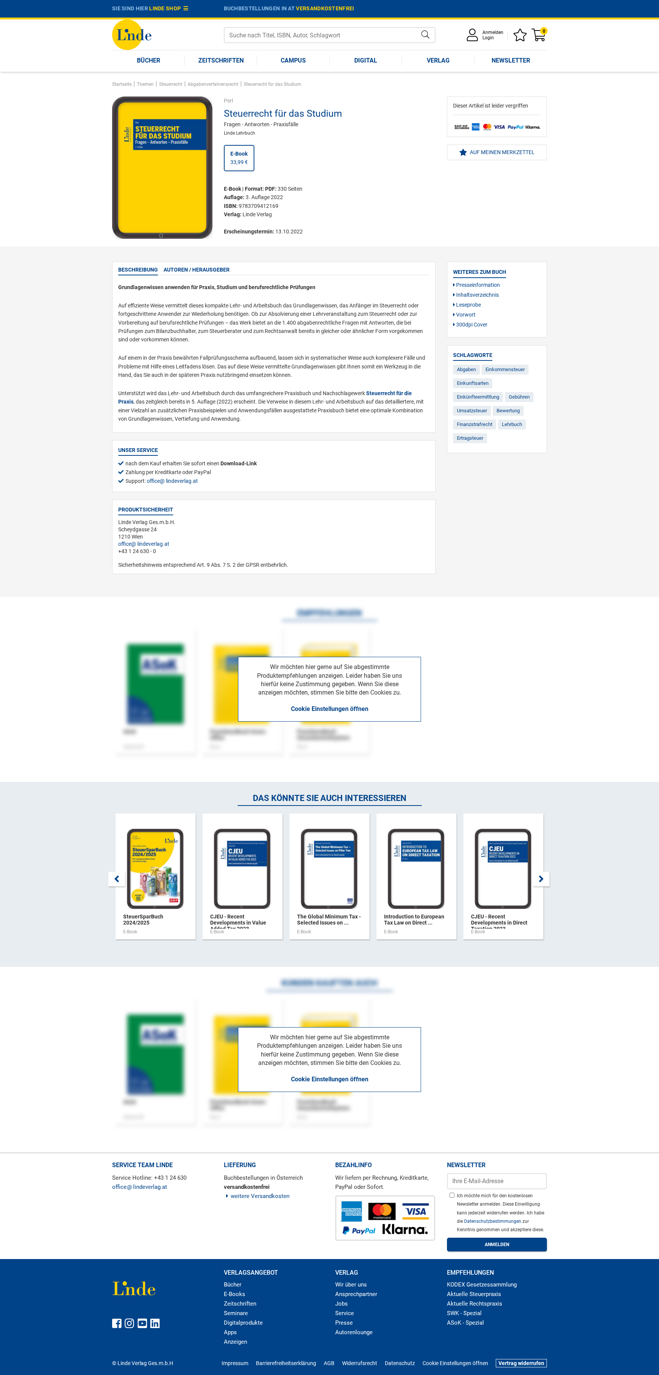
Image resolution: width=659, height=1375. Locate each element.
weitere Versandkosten (260, 1196)
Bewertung (508, 410)
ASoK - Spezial (465, 1322)
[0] (539, 37)
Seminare (236, 1313)
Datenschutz (400, 1363)
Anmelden (492, 32)
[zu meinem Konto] (474, 37)
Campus (293, 60)
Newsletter (511, 60)
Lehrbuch (512, 424)
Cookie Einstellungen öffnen (329, 708)
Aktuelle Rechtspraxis (474, 1303)
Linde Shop (166, 8)
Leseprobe (468, 305)
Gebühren (519, 397)
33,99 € (239, 158)
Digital (365, 60)
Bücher (148, 60)
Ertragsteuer (470, 438)
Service (344, 1313)
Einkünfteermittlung (478, 397)
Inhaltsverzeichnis (477, 295)
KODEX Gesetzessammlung (482, 1284)
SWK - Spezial (464, 1313)
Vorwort (465, 315)
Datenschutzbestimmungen (493, 1221)
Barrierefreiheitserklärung (286, 1363)
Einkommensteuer (505, 369)
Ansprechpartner (356, 1294)
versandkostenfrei (325, 8)
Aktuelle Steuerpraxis (474, 1294)
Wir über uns (351, 1284)
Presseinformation (477, 285)
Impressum (235, 1363)
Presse (344, 1322)
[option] (155, 880)
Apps (230, 1332)
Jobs (341, 1303)
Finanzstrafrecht (474, 424)
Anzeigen (235, 1341)
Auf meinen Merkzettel (502, 152)
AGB (329, 1363)
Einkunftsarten (473, 383)
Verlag (438, 60)
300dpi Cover (471, 325)
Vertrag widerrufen (521, 1363)
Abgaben (466, 369)
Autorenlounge (354, 1332)
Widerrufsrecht (359, 1363)
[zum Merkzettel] (521, 37)
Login (488, 37)
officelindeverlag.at (172, 481)
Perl (228, 101)
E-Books (234, 1294)
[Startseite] (131, 34)
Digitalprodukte (243, 1322)
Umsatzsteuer (472, 410)
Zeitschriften (221, 60)
